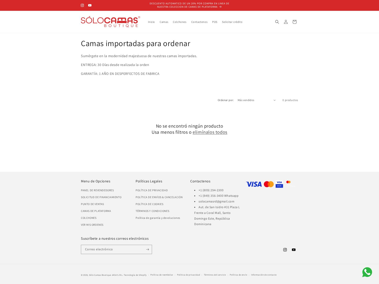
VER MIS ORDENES (92, 225)
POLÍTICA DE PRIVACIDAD (152, 190)
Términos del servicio (215, 274)
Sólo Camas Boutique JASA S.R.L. (106, 275)
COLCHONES (88, 218)
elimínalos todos (210, 132)
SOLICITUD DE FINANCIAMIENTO (101, 197)
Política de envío (238, 274)
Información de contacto (264, 274)
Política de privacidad (188, 274)
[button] (277, 22)
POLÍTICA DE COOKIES (149, 204)
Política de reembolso (161, 274)
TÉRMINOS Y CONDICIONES (152, 211)
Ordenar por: (226, 100)
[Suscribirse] (147, 249)
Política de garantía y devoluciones (158, 218)
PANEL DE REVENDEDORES (97, 190)
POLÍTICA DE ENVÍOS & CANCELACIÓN (159, 197)
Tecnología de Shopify (135, 275)
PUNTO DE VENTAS (92, 204)
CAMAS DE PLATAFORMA (96, 211)
